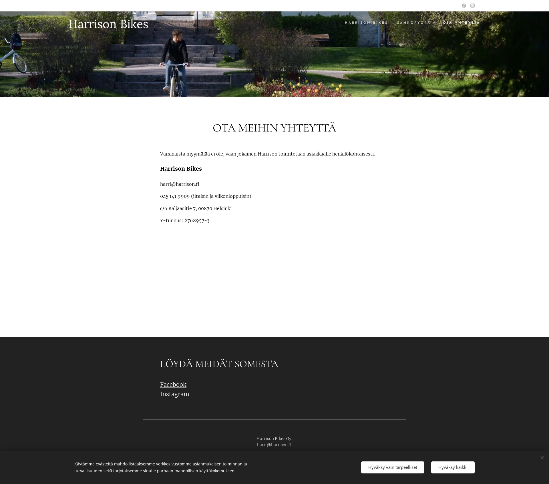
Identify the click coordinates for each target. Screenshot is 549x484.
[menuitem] (368, 23)
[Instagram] (472, 6)
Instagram (174, 394)
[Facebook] (464, 6)
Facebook (173, 384)
